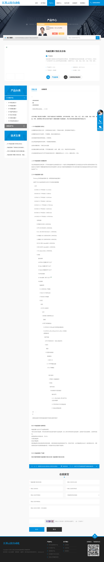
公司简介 (67, 544)
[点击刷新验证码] (49, 521)
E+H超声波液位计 (13, 111)
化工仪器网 (11, 552)
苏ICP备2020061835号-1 (31, 552)
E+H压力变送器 (12, 114)
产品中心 (51, 3)
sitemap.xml (41, 552)
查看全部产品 (9, 126)
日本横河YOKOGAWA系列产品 (54, 554)
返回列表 (65, 466)
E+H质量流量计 (12, 108)
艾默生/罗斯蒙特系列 (54, 557)
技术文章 (66, 3)
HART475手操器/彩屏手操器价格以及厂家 (84, 466)
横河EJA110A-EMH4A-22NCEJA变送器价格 (49, 466)
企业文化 (67, 547)
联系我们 (82, 3)
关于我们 (43, 3)
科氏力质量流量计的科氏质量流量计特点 (16, 151)
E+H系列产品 (9, 97)
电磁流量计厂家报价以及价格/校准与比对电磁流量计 (16, 147)
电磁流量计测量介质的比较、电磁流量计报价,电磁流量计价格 (16, 154)
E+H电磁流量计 (12, 105)
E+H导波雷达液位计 (13, 121)
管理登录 (17, 552)
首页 (36, 3)
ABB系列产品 (52, 551)
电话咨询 (100, 123)
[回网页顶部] (100, 117)
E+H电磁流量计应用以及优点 (14, 143)
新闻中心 (59, 3)
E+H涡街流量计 (12, 118)
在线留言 (74, 3)
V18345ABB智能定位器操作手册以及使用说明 (26, 37)
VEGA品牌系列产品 (53, 544)
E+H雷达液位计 (12, 102)
